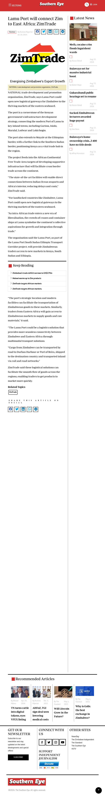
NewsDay (75, 737)
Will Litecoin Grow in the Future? (61, 712)
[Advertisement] (37, 546)
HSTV (74, 749)
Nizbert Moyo (76, 85)
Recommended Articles (34, 679)
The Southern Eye (79, 746)
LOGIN (94, 4)
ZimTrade (13, 392)
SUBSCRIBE (18, 757)
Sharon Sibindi (77, 61)
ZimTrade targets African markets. (27, 289)
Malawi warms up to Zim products (27, 278)
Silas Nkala (75, 129)
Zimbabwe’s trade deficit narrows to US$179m (32, 273)
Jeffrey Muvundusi (78, 153)
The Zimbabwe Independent (83, 740)
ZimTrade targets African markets (27, 284)
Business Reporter (26, 32)
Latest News (84, 18)
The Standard (77, 743)
